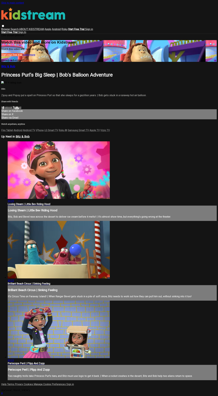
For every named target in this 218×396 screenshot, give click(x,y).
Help (4, 384)
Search (15, 29)
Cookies (29, 384)
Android (56, 29)
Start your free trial (12, 54)
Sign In (22, 32)
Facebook (7, 107)
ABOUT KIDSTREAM (31, 29)
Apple (48, 29)
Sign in (89, 29)
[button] (3, 26)
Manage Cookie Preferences (50, 384)
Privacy (19, 384)
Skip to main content (12, 2)
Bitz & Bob (8, 66)
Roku (64, 29)
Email (18, 107)
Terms (11, 384)
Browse (6, 29)
